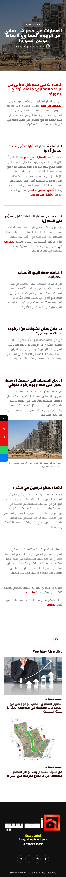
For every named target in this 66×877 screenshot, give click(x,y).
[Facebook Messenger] (4, 458)
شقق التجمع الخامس (41, 190)
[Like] (57, 639)
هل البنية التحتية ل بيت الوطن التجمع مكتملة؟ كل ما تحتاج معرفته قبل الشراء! (34, 774)
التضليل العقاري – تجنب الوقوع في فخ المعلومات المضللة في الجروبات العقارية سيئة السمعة (34, 708)
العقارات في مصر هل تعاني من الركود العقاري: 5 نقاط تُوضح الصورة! (35, 89)
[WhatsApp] (4, 450)
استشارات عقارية (33, 24)
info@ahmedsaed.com (33, 839)
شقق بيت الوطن (41, 194)
